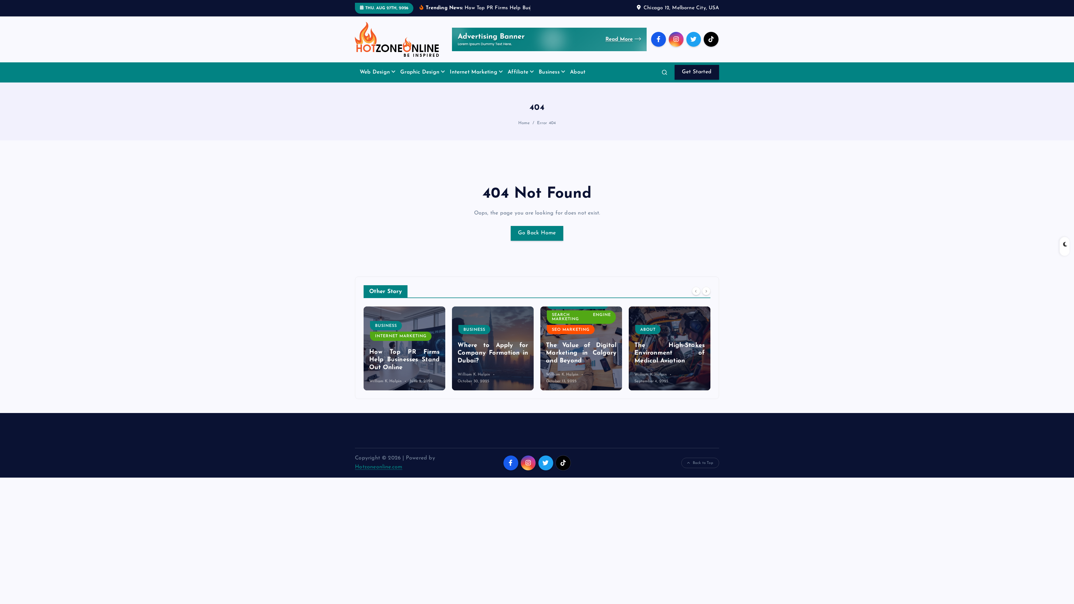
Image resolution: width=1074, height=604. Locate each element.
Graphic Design (419, 72)
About (577, 72)
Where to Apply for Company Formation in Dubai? (493, 353)
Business (549, 72)
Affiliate (518, 72)
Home (524, 123)
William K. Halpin (385, 381)
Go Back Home (537, 233)
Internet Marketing (473, 72)
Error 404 (546, 123)
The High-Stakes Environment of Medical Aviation (669, 353)
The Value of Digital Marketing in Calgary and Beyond (581, 353)
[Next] (706, 291)
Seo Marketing (571, 330)
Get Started (697, 72)
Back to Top (703, 463)
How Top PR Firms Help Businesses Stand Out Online (404, 360)
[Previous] (696, 291)
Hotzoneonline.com (378, 467)
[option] (404, 348)
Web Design (375, 72)
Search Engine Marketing (581, 317)
